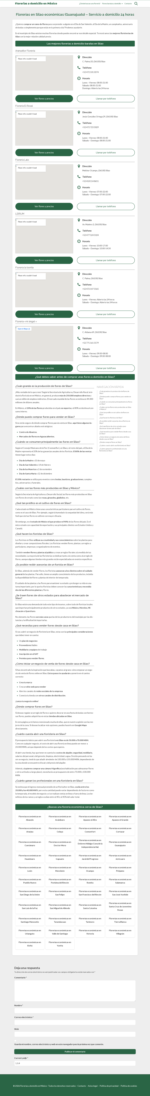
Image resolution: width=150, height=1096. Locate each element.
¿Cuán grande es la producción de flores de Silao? (114, 392)
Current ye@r (21, 1058)
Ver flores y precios (44, 98)
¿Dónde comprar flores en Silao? (110, 442)
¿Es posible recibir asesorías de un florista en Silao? (114, 422)
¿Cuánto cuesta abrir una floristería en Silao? (115, 445)
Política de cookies (129, 1086)
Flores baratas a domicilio (111, 4)
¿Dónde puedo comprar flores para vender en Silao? (115, 398)
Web (16, 1029)
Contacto (128, 4)
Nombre (18, 1005)
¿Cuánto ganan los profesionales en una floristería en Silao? (113, 450)
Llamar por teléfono (106, 98)
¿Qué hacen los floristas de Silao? (110, 418)
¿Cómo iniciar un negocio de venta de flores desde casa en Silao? (114, 438)
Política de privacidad (109, 1086)
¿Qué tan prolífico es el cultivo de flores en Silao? (114, 414)
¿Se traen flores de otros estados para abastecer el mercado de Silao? (112, 427)
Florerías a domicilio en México (36, 4)
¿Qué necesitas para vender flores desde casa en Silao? (115, 433)
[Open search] (136, 3)
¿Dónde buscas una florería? (89, 4)
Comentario (20, 977)
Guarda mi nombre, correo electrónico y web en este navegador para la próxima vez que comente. (59, 1044)
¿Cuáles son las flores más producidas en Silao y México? (115, 408)
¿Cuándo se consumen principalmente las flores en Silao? (115, 403)
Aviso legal (93, 1086)
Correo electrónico (24, 1017)
